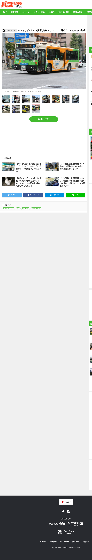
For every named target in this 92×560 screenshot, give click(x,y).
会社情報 (43, 541)
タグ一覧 (75, 541)
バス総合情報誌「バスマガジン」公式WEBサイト (11, 4)
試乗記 (51, 12)
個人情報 (53, 541)
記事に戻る (43, 119)
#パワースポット (8, 209)
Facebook (68, 511)
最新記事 (14, 12)
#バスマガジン (36, 209)
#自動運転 (25, 209)
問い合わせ (64, 541)
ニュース (26, 12)
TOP (5, 12)
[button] (3, 61)
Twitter (63, 511)
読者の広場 (77, 12)
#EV (18, 209)
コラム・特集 (39, 12)
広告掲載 (86, 541)
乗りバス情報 (63, 12)
